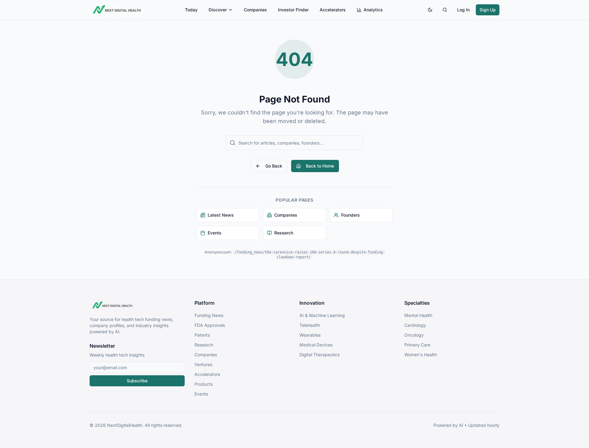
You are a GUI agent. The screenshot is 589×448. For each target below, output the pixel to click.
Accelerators (333, 9)
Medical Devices (316, 344)
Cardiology (415, 325)
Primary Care (417, 344)
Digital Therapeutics (319, 354)
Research (203, 344)
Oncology (414, 335)
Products (203, 384)
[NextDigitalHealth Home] (137, 305)
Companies (255, 9)
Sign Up (487, 9)
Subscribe (137, 380)
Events (201, 393)
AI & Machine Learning (322, 315)
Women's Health (420, 354)
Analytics (373, 9)
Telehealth (309, 325)
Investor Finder (293, 9)
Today (191, 9)
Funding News (208, 315)
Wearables (310, 335)
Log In (463, 9)
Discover (218, 9)
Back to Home (320, 165)
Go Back (273, 165)
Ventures (203, 364)
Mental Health (418, 315)
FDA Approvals (209, 325)
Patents (202, 335)
